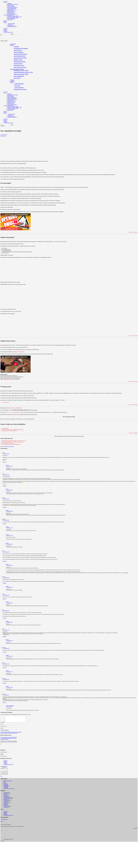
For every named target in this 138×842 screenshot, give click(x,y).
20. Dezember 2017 (6, 610)
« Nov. (1, 776)
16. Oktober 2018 (9, 706)
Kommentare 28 (3, 135)
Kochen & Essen (7, 446)
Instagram (5, 29)
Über (5, 782)
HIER (26, 347)
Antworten (4, 507)
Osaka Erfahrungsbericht (11, 8)
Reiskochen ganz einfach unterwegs (9, 430)
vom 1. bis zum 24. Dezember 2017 (13, 412)
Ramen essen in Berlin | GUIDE (12, 17)
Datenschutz (6, 784)
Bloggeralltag (6, 792)
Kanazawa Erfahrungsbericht (12, 7)
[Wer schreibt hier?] (3, 819)
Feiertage (5, 21)
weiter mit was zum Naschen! (15, 407)
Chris (3, 594)
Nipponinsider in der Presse (12, 26)
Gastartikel (6, 796)
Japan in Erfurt (9, 19)
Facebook (5, 28)
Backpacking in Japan (11, 12)
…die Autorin (9, 24)
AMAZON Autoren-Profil (8, 32)
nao (3, 609)
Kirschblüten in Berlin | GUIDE (12, 15)
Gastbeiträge (6, 786)
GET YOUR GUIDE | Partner (9, 788)
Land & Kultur (6, 802)
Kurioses (5, 801)
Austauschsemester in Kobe (12, 9)
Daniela (7, 465)
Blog (5, 781)
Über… (5, 22)
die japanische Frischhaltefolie (18, 351)
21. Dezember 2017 (9, 640)
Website (1, 728)
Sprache (5, 20)
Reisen (5, 2)
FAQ (5, 794)
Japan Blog (6, 1)
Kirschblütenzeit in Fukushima (12, 4)
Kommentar (2, 722)
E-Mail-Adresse (3, 726)
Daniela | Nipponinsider (10, 705)
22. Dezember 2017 (6, 663)
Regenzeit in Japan (18, 63)
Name (1, 724)
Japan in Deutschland (7, 797)
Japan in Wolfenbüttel (11, 18)
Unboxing (12, 446)
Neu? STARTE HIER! (8, 780)
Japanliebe (5, 799)
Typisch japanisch (7, 806)
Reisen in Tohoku (10, 5)
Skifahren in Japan (18, 59)
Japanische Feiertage (7, 798)
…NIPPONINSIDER (11, 23)
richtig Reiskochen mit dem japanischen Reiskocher (12, 429)
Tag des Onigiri (6, 402)
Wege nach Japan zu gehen (12, 13)
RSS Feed (5, 31)
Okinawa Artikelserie (11, 6)
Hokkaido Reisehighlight (19, 61)
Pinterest (5, 30)
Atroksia (4, 647)
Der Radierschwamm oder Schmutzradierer (10, 732)
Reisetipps (5, 804)
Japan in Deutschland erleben (9, 14)
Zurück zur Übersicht (133, 232)
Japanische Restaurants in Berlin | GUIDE (14, 16)
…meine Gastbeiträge (11, 25)
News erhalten (6, 785)
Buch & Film (6, 793)
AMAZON (6, 787)
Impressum (6, 783)
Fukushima (9, 3)
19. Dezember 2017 (3, 134)
